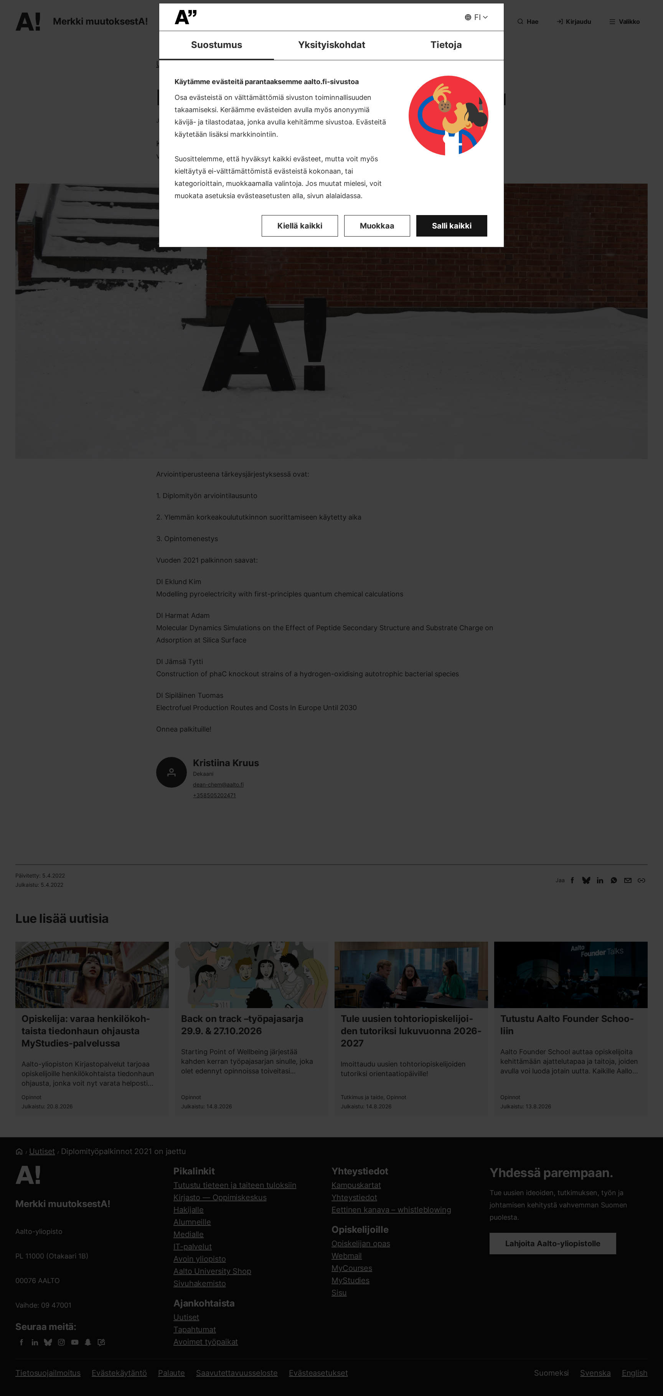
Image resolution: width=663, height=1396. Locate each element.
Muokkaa (377, 225)
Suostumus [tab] (216, 44)
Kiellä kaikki (299, 225)
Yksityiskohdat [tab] (331, 44)
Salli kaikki (452, 225)
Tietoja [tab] (446, 44)
